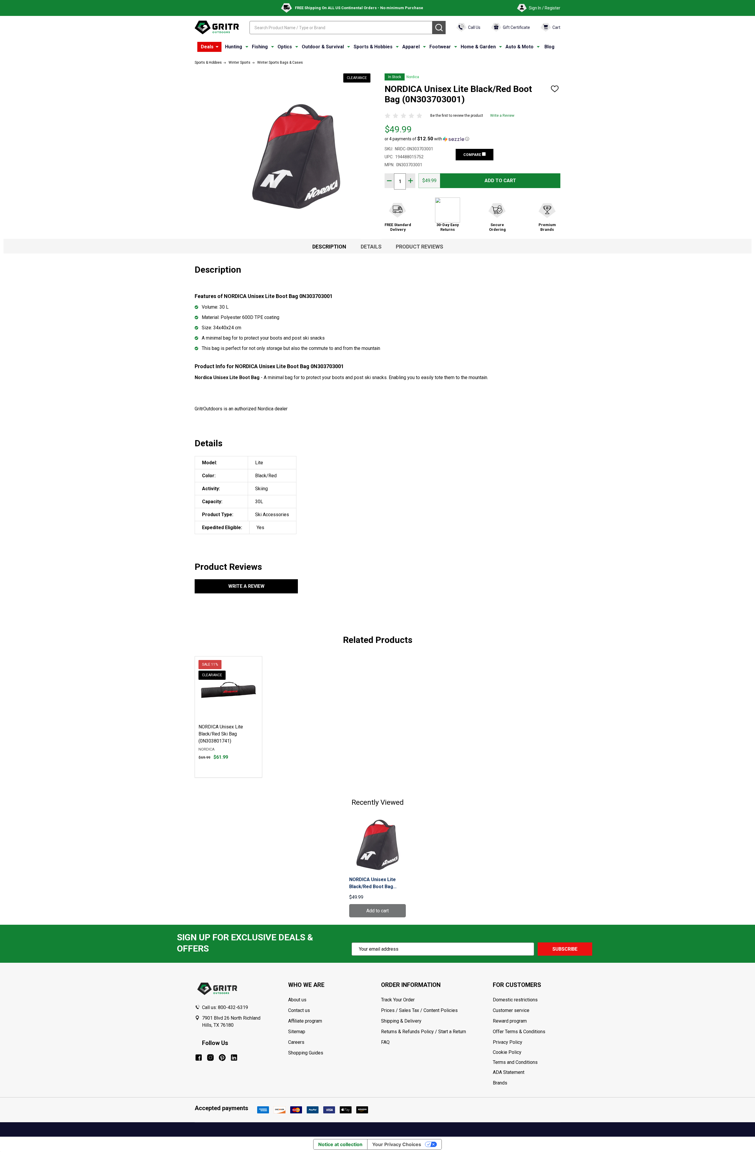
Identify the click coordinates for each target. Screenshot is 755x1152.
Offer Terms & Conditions (519, 1031)
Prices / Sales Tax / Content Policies (419, 1010)
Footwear (440, 47)
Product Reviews (419, 246)
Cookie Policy (526, 1052)
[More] (217, 46)
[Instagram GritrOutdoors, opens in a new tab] (210, 1057)
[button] (427, 139)
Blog (549, 47)
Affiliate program (305, 1021)
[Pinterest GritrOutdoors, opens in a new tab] (222, 1057)
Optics (285, 47)
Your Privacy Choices (396, 1144)
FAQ (385, 1042)
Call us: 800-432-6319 (225, 1007)
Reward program (510, 1021)
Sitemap (296, 1031)
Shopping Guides (305, 1053)
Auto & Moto (519, 47)
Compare (472, 155)
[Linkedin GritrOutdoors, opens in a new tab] (234, 1057)
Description (329, 246)
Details (371, 246)
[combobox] (341, 27)
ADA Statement (508, 1072)
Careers (296, 1042)
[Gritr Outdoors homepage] (217, 27)
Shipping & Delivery (401, 1021)
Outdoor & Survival (323, 47)
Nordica (412, 77)
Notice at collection (340, 1144)
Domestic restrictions (515, 1000)
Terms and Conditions (526, 1062)
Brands (500, 1083)
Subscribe (564, 949)
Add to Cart (500, 180)
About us (297, 1000)
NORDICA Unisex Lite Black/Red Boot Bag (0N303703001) (372, 883)
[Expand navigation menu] (246, 46)
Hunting (233, 47)
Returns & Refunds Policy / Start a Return (423, 1031)
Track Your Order (398, 1000)
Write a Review (502, 115)
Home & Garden (478, 47)
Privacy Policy (526, 1042)
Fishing (260, 47)
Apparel (411, 47)
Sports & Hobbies (373, 47)
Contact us (299, 1010)
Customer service (511, 1010)
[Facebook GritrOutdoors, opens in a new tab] (198, 1057)
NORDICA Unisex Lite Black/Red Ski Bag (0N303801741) (220, 734)
